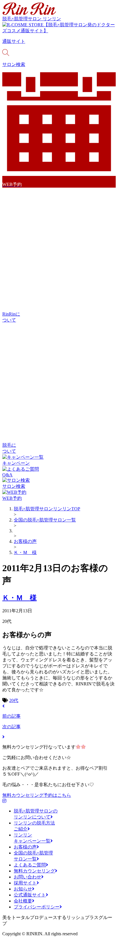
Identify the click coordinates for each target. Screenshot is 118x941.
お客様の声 (25, 846)
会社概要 (23, 900)
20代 (13, 700)
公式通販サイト (30, 894)
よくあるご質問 (30, 864)
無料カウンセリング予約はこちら (36, 795)
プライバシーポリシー (37, 906)
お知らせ (23, 888)
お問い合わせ (27, 876)
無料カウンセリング (34, 870)
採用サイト (25, 882)
